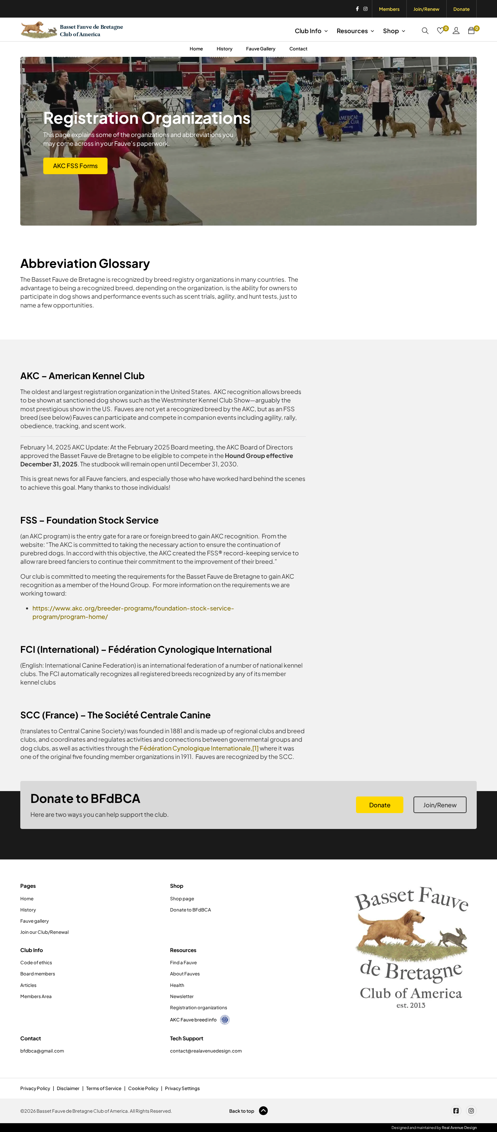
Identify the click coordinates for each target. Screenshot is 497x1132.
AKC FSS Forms (75, 165)
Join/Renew (426, 9)
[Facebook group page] (456, 1110)
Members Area (36, 996)
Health (177, 985)
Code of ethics (36, 962)
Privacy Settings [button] (182, 1088)
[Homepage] (412, 947)
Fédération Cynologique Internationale (195, 748)
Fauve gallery (34, 921)
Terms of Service (103, 1088)
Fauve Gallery (261, 48)
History (225, 48)
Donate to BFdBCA (190, 909)
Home (196, 48)
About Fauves (185, 973)
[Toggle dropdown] (326, 30)
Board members (37, 973)
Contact (298, 48)
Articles (28, 985)
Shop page (182, 898)
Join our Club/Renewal (44, 932)
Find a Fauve (183, 962)
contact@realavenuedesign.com (206, 1051)
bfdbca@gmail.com (42, 1051)
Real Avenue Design (459, 1127)
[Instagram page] (471, 1110)
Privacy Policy (35, 1088)
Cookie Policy (143, 1088)
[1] (255, 748)
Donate (461, 9)
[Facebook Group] (357, 8)
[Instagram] (365, 8)
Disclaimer (68, 1088)
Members (389, 9)
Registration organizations (198, 1007)
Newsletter (182, 996)
